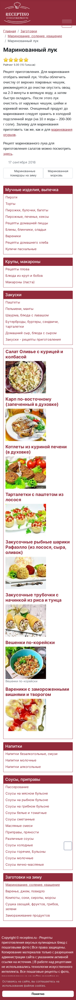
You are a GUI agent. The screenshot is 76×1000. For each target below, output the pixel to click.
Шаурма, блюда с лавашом (27, 315)
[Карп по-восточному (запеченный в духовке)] (25, 424)
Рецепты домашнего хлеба (26, 242)
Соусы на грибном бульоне (27, 806)
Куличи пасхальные (20, 249)
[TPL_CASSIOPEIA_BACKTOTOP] (68, 846)
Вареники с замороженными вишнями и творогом (37, 691)
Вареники (13, 236)
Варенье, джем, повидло (25, 891)
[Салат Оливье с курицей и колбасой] (25, 377)
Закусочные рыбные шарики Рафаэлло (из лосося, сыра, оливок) (37, 547)
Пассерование (17, 787)
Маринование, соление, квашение (32, 885)
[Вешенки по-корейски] (25, 663)
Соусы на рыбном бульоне (26, 800)
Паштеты (12, 302)
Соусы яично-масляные (24, 864)
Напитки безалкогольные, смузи (31, 754)
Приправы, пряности (22, 832)
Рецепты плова (17, 269)
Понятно (38, 994)
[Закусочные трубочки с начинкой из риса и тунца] (25, 620)
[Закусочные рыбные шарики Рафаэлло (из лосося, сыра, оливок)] (25, 573)
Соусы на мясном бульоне (26, 793)
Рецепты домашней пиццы (26, 223)
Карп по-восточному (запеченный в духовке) (32, 401)
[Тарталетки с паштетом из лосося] (25, 520)
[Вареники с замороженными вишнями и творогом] (25, 715)
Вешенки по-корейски (30, 642)
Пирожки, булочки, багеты (26, 210)
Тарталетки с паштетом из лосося (34, 497)
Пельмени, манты (19, 309)
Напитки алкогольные (23, 767)
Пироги (11, 197)
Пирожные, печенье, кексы (27, 217)
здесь (7, 154)
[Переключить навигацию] (67, 23)
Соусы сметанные (20, 819)
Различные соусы (19, 839)
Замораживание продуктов (27, 915)
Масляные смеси (19, 826)
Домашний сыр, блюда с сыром (31, 333)
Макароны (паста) (20, 282)
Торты (10, 204)
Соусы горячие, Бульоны (25, 851)
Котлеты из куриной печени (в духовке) (36, 449)
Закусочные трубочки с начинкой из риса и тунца (33, 597)
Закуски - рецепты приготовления (33, 339)
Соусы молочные (19, 858)
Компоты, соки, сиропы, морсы (30, 898)
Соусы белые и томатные (26, 813)
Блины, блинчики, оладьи (25, 229)
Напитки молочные (20, 760)
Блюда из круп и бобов (24, 276)
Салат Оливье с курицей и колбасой (34, 354)
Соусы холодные (19, 845)
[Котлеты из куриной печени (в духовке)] (25, 472)
